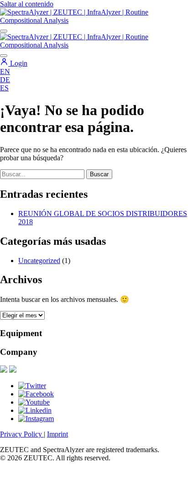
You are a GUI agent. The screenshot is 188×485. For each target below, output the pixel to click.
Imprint (57, 434)
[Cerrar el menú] (3, 55)
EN (5, 71)
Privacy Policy (22, 434)
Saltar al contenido (26, 4)
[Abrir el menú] (3, 31)
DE (5, 80)
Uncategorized (39, 260)
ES (4, 88)
